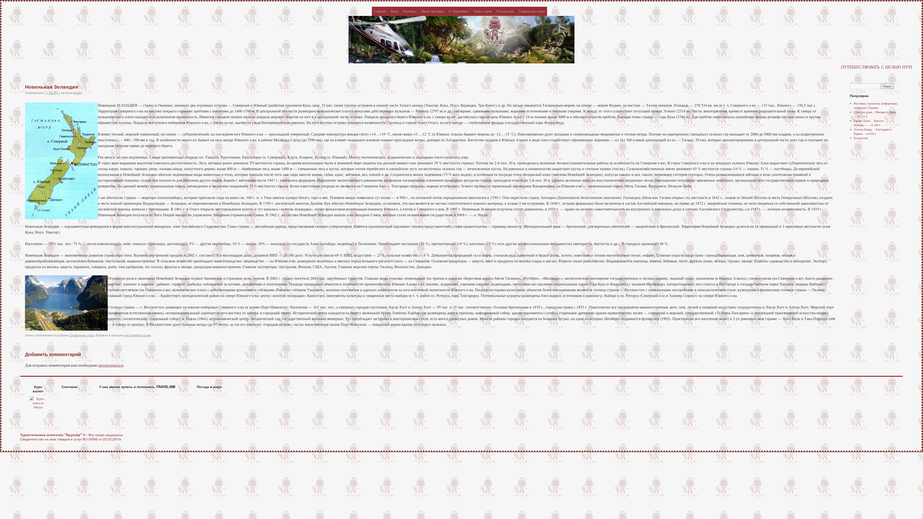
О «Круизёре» (459, 11)
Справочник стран (531, 11)
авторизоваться (110, 365)
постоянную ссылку (137, 335)
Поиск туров (483, 11)
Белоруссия (861, 138)
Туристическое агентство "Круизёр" (51, 434)
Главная (380, 11)
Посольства (505, 11)
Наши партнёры (432, 11)
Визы (394, 11)
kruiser (77, 93)
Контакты (410, 11)
